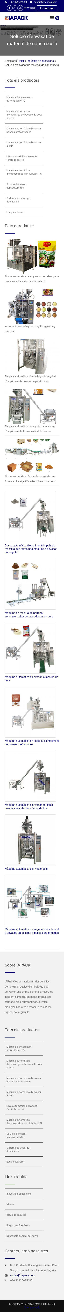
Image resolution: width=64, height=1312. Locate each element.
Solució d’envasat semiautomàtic (16, 186)
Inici (21, 60)
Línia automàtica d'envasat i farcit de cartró (22, 158)
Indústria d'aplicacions (40, 60)
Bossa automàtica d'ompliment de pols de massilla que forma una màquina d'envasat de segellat (30, 549)
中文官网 (29, 8)
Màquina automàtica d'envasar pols (26, 868)
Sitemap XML (32, 1307)
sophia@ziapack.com (45, 2)
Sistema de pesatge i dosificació (18, 200)
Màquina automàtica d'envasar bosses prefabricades (23, 130)
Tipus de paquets (16, 1214)
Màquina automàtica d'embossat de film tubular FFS (24, 172)
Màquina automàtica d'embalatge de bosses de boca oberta (24, 115)
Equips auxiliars (15, 212)
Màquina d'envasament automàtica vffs (19, 99)
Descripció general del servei (22, 1235)
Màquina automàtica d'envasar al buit (23, 144)
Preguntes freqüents (18, 1225)
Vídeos (10, 1204)
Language (47, 8)
